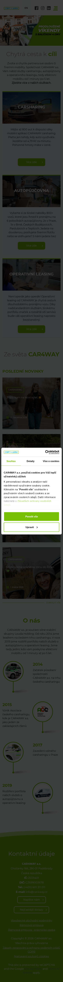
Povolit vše (31, 516)
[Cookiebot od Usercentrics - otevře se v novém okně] (45, 452)
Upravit (30, 527)
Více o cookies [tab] (51, 461)
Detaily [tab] (31, 461)
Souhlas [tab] (11, 461)
